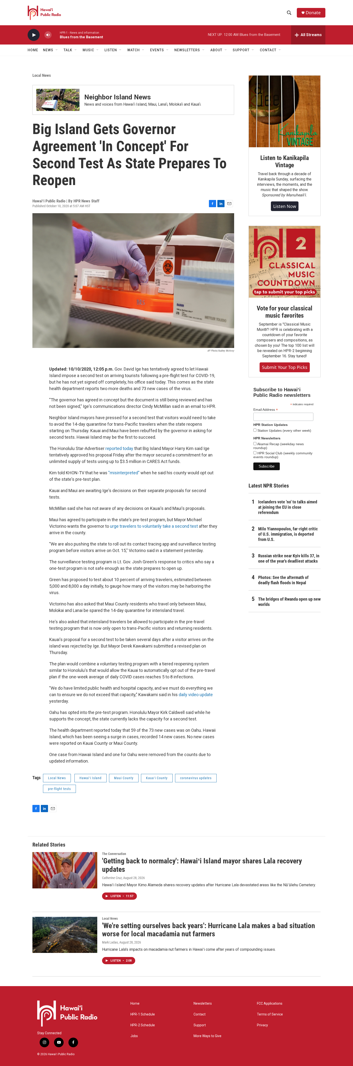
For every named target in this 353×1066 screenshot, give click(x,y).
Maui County (124, 778)
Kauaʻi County (157, 778)
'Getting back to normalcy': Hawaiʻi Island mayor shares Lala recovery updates (202, 865)
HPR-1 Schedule (142, 1014)
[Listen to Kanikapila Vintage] (284, 111)
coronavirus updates (196, 778)
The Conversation (114, 854)
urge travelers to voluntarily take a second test (154, 526)
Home (33, 50)
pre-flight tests (59, 789)
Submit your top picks (284, 367)
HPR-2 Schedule (142, 1025)
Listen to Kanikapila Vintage (284, 161)
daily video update (196, 694)
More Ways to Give (207, 1036)
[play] (33, 35)
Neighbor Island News (117, 97)
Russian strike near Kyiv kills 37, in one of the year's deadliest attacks (288, 558)
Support (200, 1025)
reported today (119, 448)
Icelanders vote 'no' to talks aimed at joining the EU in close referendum (287, 507)
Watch (133, 50)
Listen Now (284, 206)
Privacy (262, 1025)
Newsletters (203, 1003)
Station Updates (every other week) (283, 430)
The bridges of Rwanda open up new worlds (289, 602)
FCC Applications (269, 1003)
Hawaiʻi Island (90, 778)
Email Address (265, 409)
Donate (313, 12)
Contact (200, 1014)
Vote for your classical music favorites (284, 312)
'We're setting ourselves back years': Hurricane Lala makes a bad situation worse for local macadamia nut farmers (208, 929)
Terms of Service (270, 1014)
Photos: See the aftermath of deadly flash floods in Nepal (283, 580)
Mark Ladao (110, 942)
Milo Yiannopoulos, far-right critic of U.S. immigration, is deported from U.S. (288, 534)
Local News (41, 75)
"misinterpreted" (124, 472)
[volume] (48, 35)
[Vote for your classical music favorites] (284, 262)
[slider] (55, 34)
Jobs (134, 1036)
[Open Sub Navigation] (57, 50)
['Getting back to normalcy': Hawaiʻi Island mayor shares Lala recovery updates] (64, 870)
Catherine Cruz (112, 878)
